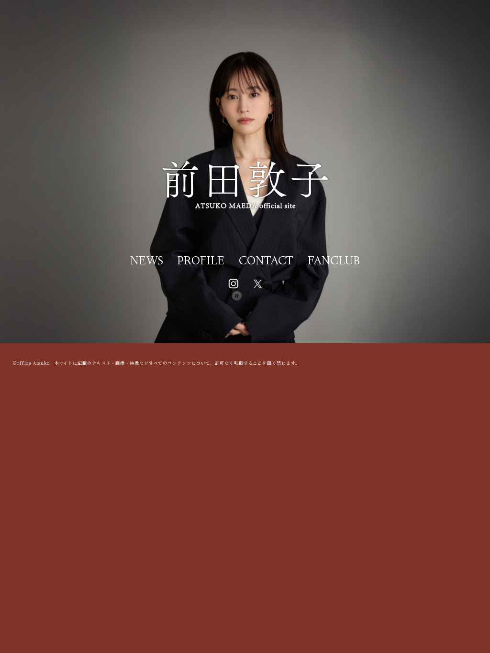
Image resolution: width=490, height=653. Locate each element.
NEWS (146, 262)
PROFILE (201, 262)
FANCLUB (334, 262)
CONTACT (266, 262)
